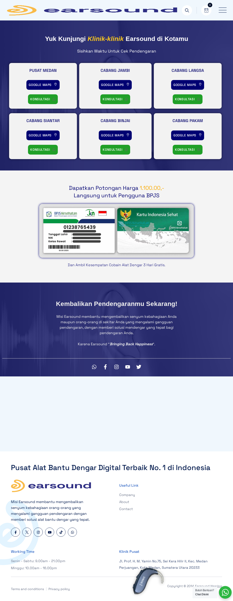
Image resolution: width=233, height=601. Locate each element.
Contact (126, 509)
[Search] (187, 10)
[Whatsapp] (94, 367)
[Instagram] (116, 367)
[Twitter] (139, 367)
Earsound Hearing (208, 586)
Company (127, 495)
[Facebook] (15, 532)
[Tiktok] (61, 532)
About (124, 502)
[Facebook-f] (105, 367)
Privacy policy (59, 589)
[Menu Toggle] (221, 10)
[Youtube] (128, 367)
